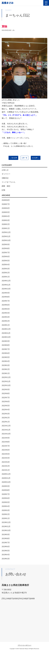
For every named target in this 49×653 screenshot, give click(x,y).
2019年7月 (6, 543)
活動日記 (5, 178)
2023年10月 (6, 337)
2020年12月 (6, 474)
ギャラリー (6, 174)
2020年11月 (6, 478)
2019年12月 (6, 522)
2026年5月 (6, 212)
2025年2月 (6, 273)
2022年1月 (6, 422)
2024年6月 (6, 305)
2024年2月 (6, 321)
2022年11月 (6, 381)
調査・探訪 (6, 186)
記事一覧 (24, 158)
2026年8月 (6, 200)
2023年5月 (6, 357)
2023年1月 (6, 373)
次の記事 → (35, 158)
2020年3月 (6, 510)
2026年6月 (6, 208)
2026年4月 (6, 216)
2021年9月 (6, 438)
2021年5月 (6, 454)
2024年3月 (6, 317)
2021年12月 (6, 426)
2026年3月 (6, 220)
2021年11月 (6, 430)
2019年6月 (6, 546)
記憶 (3, 190)
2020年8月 (6, 490)
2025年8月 (6, 248)
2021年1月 (6, 470)
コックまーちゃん (8, 182)
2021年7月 (6, 446)
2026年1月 (6, 228)
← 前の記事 (13, 158)
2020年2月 (6, 514)
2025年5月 (6, 261)
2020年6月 (6, 498)
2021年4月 (6, 458)
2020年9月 (6, 486)
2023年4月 (6, 361)
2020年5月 (6, 502)
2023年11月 (6, 333)
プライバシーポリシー (24, 645)
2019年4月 (6, 555)
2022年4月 (6, 410)
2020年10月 (6, 482)
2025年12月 (6, 232)
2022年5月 (6, 406)
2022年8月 (6, 393)
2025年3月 (6, 269)
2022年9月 (6, 389)
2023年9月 (6, 341)
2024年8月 (6, 297)
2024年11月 (6, 285)
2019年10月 (6, 530)
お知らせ (5, 170)
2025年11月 (6, 236)
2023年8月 (6, 345)
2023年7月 (6, 349)
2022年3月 (6, 414)
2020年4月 (6, 506)
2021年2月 (6, 466)
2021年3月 (6, 462)
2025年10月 (6, 240)
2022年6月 (6, 401)
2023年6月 (6, 353)
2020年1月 (6, 518)
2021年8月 (6, 442)
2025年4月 (6, 265)
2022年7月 (6, 397)
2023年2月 (6, 369)
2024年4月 (6, 313)
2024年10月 (6, 289)
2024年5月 (6, 309)
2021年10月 (6, 434)
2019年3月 (6, 559)
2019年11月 (6, 526)
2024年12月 (6, 281)
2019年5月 (6, 551)
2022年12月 (6, 377)
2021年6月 (6, 450)
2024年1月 (6, 325)
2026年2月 (6, 224)
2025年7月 (6, 252)
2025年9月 (6, 244)
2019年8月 (6, 538)
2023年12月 (6, 329)
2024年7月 (6, 301)
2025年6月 (6, 256)
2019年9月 (6, 534)
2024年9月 (6, 293)
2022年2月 (6, 418)
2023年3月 (6, 365)
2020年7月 (6, 494)
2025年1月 (6, 277)
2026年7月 (6, 204)
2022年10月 (6, 385)
